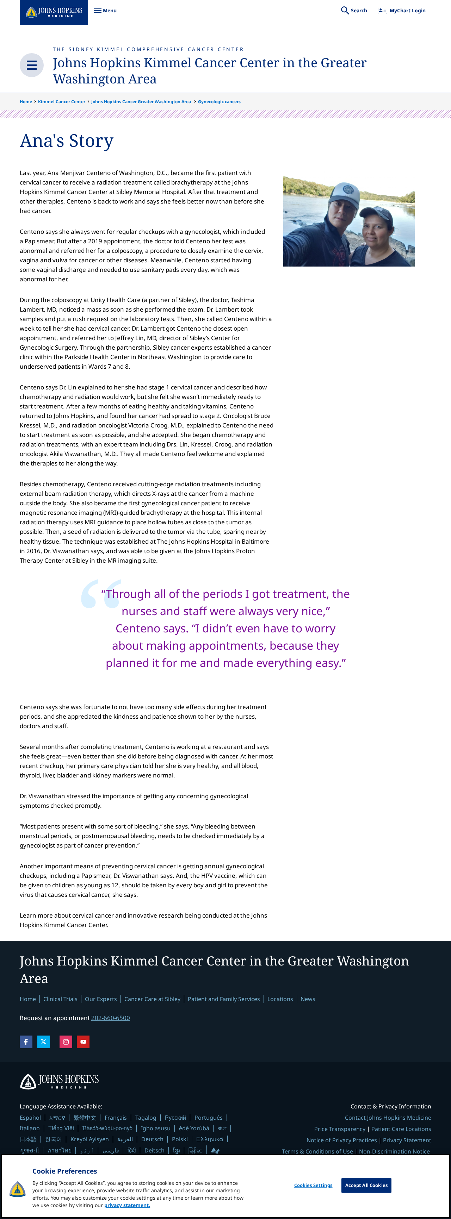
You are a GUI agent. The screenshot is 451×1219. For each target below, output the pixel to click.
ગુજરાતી (29, 1150)
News (308, 999)
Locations (280, 999)
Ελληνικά (209, 1139)
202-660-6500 (110, 1018)
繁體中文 (85, 1117)
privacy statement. (127, 1205)
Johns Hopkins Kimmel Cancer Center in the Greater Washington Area (210, 70)
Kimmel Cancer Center (61, 102)
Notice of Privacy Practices (342, 1140)
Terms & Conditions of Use (317, 1151)
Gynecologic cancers (219, 102)
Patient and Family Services (224, 999)
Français (116, 1117)
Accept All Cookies (366, 1185)
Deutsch (152, 1139)
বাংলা (222, 1128)
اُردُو (87, 1150)
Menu (105, 14)
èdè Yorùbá (194, 1128)
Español (30, 1117)
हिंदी (132, 1150)
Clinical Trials (60, 999)
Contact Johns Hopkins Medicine (388, 1117)
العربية (125, 1139)
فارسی (111, 1150)
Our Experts (101, 999)
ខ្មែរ (176, 1150)
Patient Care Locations (401, 1129)
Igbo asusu (156, 1128)
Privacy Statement (407, 1140)
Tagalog (145, 1117)
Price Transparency (339, 1129)
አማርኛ (57, 1117)
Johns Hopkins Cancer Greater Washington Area (141, 102)
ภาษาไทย (60, 1150)
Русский (175, 1117)
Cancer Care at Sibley (152, 999)
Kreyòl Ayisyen (89, 1139)
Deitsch (154, 1150)
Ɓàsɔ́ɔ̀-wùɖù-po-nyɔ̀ (107, 1128)
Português (208, 1117)
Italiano (30, 1128)
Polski (180, 1139)
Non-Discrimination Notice (394, 1151)
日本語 (28, 1139)
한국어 (53, 1139)
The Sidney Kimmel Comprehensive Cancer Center (149, 49)
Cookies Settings (313, 1185)
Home (26, 102)
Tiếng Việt (61, 1128)
